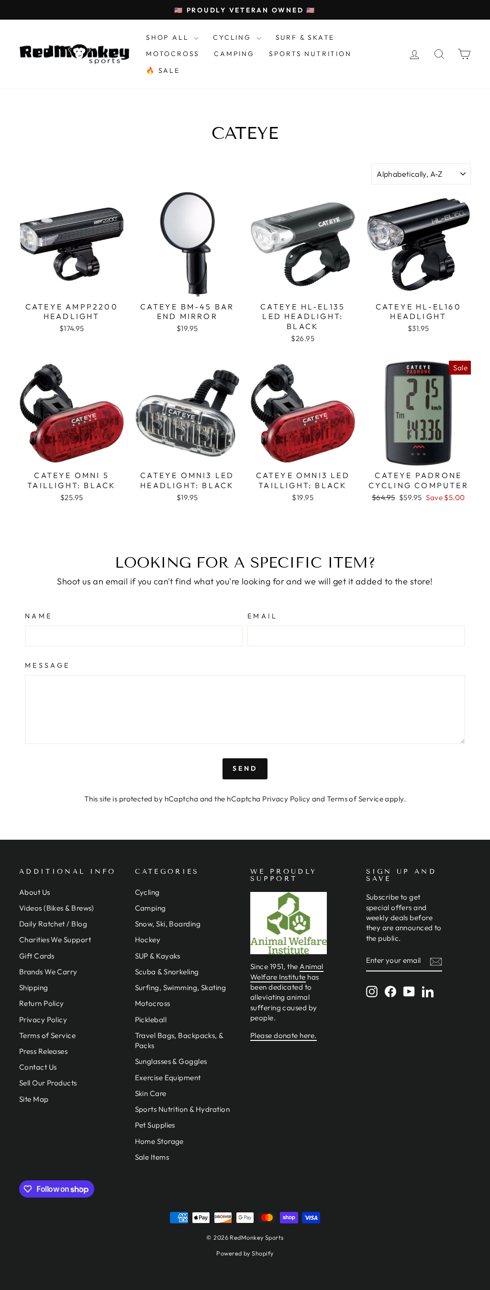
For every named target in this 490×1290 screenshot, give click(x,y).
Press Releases (43, 1051)
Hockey (148, 939)
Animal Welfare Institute (286, 971)
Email (262, 616)
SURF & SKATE (305, 37)
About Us (34, 892)
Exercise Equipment (168, 1077)
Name (38, 616)
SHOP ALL (168, 37)
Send (245, 768)
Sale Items (152, 1157)
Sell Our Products (48, 1082)
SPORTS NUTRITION (310, 53)
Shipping (33, 987)
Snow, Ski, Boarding (168, 923)
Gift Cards (37, 955)
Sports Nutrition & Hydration (182, 1109)
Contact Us (38, 1067)
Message (47, 665)
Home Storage (159, 1141)
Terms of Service (355, 798)
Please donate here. (283, 1035)
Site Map (34, 1099)
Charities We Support (55, 939)
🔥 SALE (163, 70)
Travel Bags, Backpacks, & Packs (179, 1040)
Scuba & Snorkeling (167, 971)
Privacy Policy (286, 798)
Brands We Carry (48, 971)
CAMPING (234, 53)
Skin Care (151, 1093)
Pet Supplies (155, 1125)
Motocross (152, 1003)
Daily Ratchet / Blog (53, 923)
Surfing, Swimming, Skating (180, 987)
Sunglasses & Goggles (171, 1061)
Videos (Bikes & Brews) (56, 908)
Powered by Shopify (244, 1253)
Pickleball (151, 1019)
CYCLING (233, 37)
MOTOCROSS (173, 53)
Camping (150, 908)
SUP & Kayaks (157, 955)
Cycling (147, 892)
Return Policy (41, 1003)
